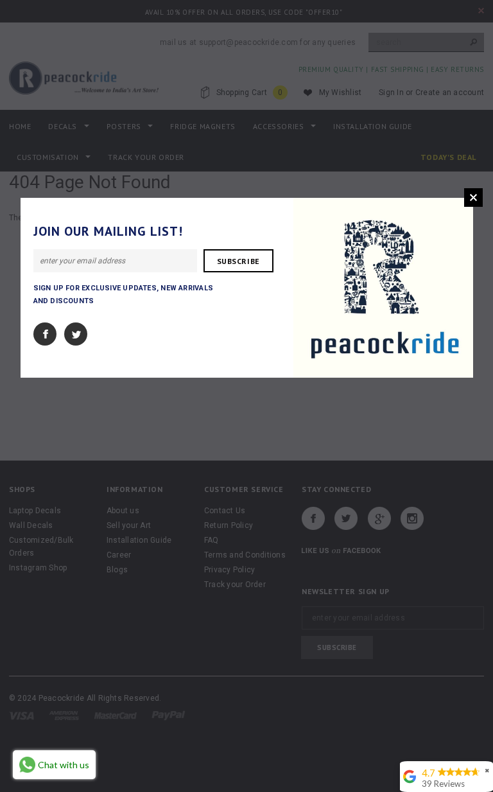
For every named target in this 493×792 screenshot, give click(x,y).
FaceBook (44, 334)
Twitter (75, 334)
